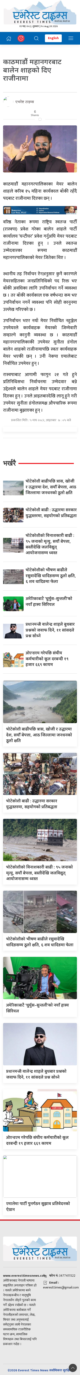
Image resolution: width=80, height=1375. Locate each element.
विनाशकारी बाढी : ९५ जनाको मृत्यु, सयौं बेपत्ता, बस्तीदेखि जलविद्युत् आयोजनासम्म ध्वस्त (39, 872)
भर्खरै (9, 463)
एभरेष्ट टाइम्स (24, 101)
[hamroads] (40, 210)
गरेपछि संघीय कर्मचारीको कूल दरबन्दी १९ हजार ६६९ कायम (47, 658)
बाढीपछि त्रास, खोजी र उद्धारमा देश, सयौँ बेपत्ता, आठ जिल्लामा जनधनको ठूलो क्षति (51, 486)
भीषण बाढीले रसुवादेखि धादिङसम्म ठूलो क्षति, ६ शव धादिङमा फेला (51, 575)
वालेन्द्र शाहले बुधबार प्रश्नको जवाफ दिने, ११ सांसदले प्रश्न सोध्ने (50, 629)
